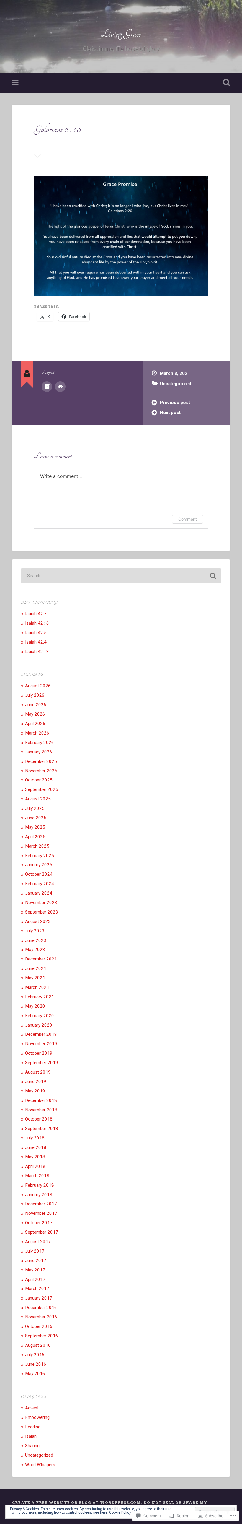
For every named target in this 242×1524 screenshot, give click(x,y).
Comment (187, 519)
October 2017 (39, 1222)
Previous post (175, 402)
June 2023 (35, 940)
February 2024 (39, 883)
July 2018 (35, 1138)
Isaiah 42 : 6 (37, 623)
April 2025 (35, 836)
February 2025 (39, 855)
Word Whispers (40, 1464)
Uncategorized (175, 383)
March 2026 (37, 733)
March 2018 (37, 1175)
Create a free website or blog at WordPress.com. (77, 1502)
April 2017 (35, 1279)
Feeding (32, 1426)
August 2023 (38, 921)
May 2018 (35, 1157)
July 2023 (35, 931)
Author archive (47, 386)
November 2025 (41, 771)
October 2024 (39, 874)
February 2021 (39, 996)
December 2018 (41, 1100)
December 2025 (41, 761)
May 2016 (35, 1373)
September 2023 (41, 912)
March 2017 (37, 1288)
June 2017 (35, 1260)
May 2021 (35, 978)
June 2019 (35, 1081)
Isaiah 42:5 (36, 632)
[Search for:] (121, 575)
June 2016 (35, 1364)
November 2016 (41, 1317)
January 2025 (38, 864)
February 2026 (39, 742)
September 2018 (41, 1128)
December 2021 (41, 959)
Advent (32, 1408)
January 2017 (38, 1298)
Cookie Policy (120, 1512)
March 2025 (37, 846)
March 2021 (37, 987)
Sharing (32, 1445)
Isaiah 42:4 (36, 642)
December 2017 (41, 1203)
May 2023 (35, 949)
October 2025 (39, 780)
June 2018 (35, 1147)
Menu (16, 83)
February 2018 (39, 1185)
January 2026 (38, 752)
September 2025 (41, 789)
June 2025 (35, 817)
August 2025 (38, 799)
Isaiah (31, 1436)
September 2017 (41, 1232)
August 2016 (38, 1345)
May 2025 (35, 827)
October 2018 (39, 1119)
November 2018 (41, 1110)
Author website (60, 386)
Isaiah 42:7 (36, 613)
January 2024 (38, 893)
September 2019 (41, 1062)
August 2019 (38, 1072)
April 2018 (35, 1166)
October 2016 (39, 1326)
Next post (170, 412)
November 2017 (41, 1213)
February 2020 (39, 1015)
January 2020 (38, 1025)
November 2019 (41, 1043)
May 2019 (35, 1091)
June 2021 (35, 968)
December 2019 (41, 1034)
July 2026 (35, 695)
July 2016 (35, 1354)
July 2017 (35, 1251)
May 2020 (35, 1006)
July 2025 (35, 808)
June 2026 (35, 704)
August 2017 (38, 1241)
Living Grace (121, 34)
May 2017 (35, 1270)
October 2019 (39, 1053)
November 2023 (41, 902)
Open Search (225, 83)
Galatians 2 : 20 (57, 129)
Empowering (37, 1417)
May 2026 (35, 714)
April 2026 (35, 723)
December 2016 (41, 1307)
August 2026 (38, 685)
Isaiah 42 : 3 (37, 651)
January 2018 (38, 1194)
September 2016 (41, 1336)
